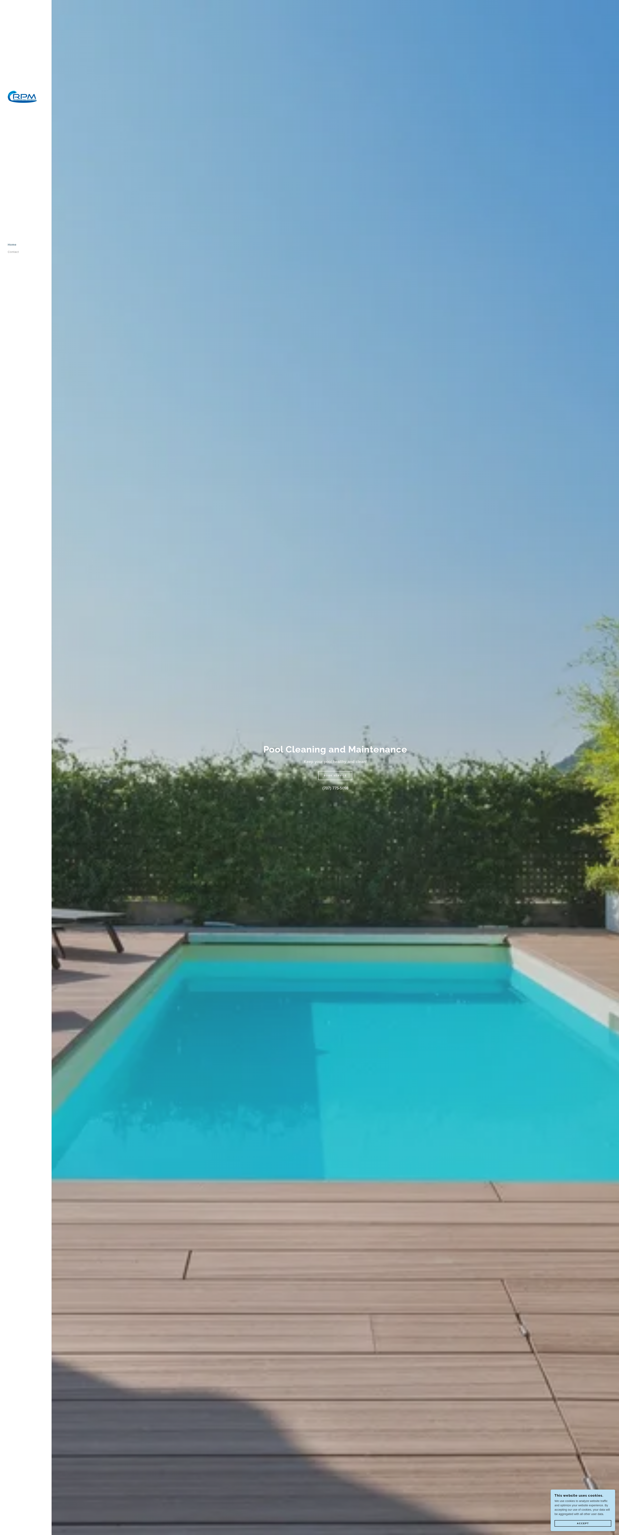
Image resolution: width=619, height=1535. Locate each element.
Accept (583, 1523)
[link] (22, 96)
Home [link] (12, 244)
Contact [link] (13, 252)
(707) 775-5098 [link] (335, 788)
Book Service (335, 775)
